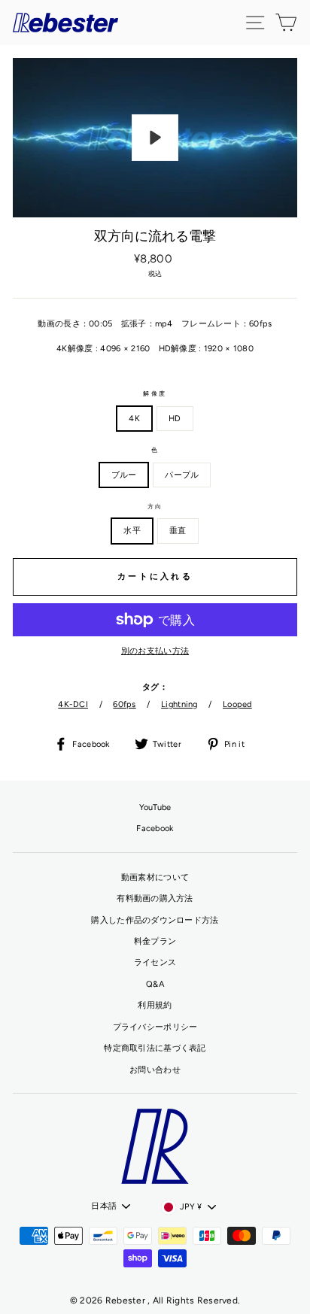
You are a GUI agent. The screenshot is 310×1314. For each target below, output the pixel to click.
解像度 (154, 393)
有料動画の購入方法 (155, 898)
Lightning (179, 704)
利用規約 (155, 1005)
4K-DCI (73, 704)
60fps (124, 704)
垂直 (178, 531)
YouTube (155, 807)
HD (175, 418)
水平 (132, 531)
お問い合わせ (155, 1070)
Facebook (154, 828)
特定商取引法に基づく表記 (154, 1048)
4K (134, 418)
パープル (182, 475)
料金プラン (155, 941)
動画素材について (155, 877)
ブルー (124, 475)
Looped (237, 704)
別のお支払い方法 (155, 651)
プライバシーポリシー (155, 1027)
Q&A (155, 984)
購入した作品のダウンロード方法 (154, 920)
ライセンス (155, 962)
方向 (155, 506)
